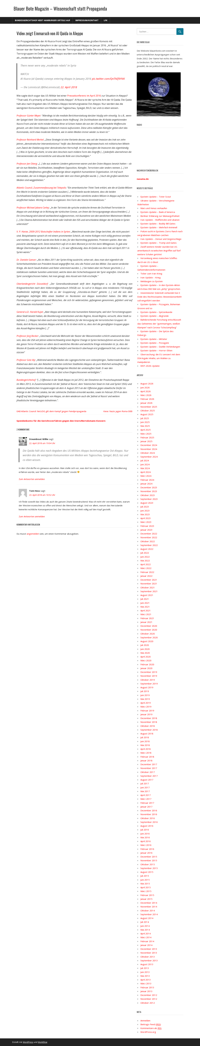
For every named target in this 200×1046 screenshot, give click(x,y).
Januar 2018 (146, 760)
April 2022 (145, 564)
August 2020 (146, 641)
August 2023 (146, 502)
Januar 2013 (146, 991)
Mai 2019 (145, 698)
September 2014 (149, 914)
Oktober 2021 (147, 587)
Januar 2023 (146, 529)
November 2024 (148, 449)
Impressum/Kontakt (87, 20)
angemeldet (33, 533)
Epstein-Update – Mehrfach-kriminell (158, 227)
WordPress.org (148, 1031)
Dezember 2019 (148, 672)
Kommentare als (150, 1028)
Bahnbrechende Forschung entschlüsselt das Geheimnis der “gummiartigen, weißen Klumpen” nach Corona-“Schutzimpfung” (159, 323)
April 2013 (145, 979)
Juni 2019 (145, 695)
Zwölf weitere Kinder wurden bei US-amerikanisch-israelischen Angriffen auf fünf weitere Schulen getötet (159, 250)
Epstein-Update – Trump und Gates (158, 242)
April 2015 (145, 887)
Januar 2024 (146, 483)
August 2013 (146, 964)
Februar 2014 (147, 941)
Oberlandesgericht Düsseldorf (32, 283)
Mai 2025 (145, 425)
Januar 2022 (146, 575)
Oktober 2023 (147, 495)
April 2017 (145, 795)
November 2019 (148, 675)
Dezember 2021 (148, 579)
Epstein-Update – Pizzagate (154, 342)
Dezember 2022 (148, 533)
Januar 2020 (146, 668)
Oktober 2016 (147, 818)
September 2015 (149, 868)
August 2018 (146, 733)
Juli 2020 (144, 645)
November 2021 (148, 583)
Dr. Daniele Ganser (26, 259)
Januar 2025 (146, 441)
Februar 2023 (147, 525)
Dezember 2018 (148, 718)
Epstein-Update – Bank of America (157, 212)
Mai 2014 (145, 929)
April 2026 (145, 391)
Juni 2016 (145, 833)
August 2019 (146, 687)
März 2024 (145, 475)
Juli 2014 (144, 921)
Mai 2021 (145, 606)
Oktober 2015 (147, 864)
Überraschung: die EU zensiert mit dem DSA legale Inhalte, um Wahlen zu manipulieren (158, 358)
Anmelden (145, 1020)
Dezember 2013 (148, 948)
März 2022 (145, 568)
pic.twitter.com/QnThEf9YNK (108, 78)
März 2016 (145, 845)
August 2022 (146, 548)
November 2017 (148, 768)
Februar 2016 (147, 848)
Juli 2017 (144, 783)
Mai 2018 (145, 745)
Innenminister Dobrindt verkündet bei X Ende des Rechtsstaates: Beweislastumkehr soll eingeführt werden (159, 296)
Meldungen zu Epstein (151, 281)
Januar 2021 (146, 622)
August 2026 (146, 383)
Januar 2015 (146, 898)
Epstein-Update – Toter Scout (155, 196)
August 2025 (146, 414)
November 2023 (148, 491)
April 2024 (145, 472)
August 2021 (146, 595)
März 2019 (145, 706)
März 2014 (145, 937)
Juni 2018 (145, 741)
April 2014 (145, 933)
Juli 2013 (144, 968)
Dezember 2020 (148, 625)
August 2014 (146, 918)
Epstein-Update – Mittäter (153, 339)
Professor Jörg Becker (27, 336)
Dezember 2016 (148, 810)
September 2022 (149, 545)
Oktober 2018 (147, 725)
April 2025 (145, 429)
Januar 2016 (146, 852)
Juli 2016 (144, 829)
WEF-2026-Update (150, 365)
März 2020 (145, 660)
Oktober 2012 (147, 1002)
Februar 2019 (147, 710)
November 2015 (148, 860)
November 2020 (148, 629)
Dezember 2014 (148, 902)
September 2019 (149, 683)
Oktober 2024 (147, 452)
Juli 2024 (144, 460)
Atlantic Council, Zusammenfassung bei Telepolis (41, 187)
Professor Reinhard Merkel (30, 139)
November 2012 (148, 998)
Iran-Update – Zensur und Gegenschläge (160, 238)
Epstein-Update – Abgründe (154, 315)
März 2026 (145, 395)
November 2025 (148, 406)
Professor (33, 207)
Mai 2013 (145, 975)
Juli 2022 (144, 552)
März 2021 (145, 614)
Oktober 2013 (147, 956)
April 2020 (145, 656)
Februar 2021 (147, 618)
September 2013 (149, 960)
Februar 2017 (147, 802)
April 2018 (145, 748)
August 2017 (146, 779)
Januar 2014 (146, 945)
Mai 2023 (145, 514)
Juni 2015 (145, 879)
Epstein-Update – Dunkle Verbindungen (160, 346)
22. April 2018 (69, 87)
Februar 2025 (147, 437)
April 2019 (145, 702)
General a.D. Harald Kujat (30, 312)
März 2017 (145, 798)
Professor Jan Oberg (27, 163)
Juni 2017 (145, 787)
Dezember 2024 (148, 445)
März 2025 (145, 433)
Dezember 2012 (148, 995)
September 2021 (149, 591)
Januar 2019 (146, 714)
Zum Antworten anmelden (32, 479)
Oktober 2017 (147, 772)
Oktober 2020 (147, 633)
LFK (105, 20)
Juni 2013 (145, 972)
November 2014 (148, 906)
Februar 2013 (147, 987)
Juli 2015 (144, 875)
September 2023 (149, 499)
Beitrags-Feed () (150, 1024)
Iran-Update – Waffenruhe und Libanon (160, 219)
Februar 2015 (147, 895)
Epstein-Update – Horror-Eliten (156, 350)
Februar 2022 (147, 572)
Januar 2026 (146, 402)
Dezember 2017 (148, 764)
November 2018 (148, 721)
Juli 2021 (144, 598)
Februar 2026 (147, 398)
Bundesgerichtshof (26, 379)
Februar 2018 (147, 756)
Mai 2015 (145, 883)
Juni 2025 (145, 422)
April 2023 (145, 518)
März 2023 (145, 522)
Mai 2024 (145, 468)
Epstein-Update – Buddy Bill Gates (157, 223)
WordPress (28, 1042)
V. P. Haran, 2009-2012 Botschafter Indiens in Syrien (43, 231)
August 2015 (146, 871)
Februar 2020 (147, 664)
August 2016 (146, 825)
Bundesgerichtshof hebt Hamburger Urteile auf (42, 20)
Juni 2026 (145, 387)
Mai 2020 (145, 652)
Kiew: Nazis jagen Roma (115, 411)
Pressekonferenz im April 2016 (84, 95)
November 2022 (148, 537)
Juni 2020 (145, 649)
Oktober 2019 (147, 679)
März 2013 (145, 983)
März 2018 (145, 752)
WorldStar (42, 1042)
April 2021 (145, 610)
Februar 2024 (147, 479)
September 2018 (149, 729)
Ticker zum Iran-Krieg (151, 273)
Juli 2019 (144, 691)
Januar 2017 (146, 806)
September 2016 (149, 822)
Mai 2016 (145, 837)
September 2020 (149, 637)
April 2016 (145, 841)
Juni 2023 (145, 510)
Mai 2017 (145, 791)
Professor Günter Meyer (29, 115)
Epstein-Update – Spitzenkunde (156, 312)
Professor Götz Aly (26, 360)
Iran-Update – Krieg (150, 277)
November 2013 (148, 952)
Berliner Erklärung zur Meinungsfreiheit (160, 215)
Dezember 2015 (148, 856)
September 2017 (149, 775)
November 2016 (148, 814)
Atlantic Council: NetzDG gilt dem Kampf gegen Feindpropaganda (53, 411)
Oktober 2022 (147, 541)
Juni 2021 (145, 602)
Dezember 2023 (148, 487)
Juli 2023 (144, 506)
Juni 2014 (145, 925)
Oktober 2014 (147, 910)
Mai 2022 (145, 560)
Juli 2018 (144, 737)
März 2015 (145, 891)
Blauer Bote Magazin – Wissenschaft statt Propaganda (60, 8)
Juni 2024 (145, 464)
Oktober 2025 (147, 410)
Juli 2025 (144, 418)
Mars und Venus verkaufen (153, 208)
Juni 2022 (145, 556)
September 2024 (149, 456)
